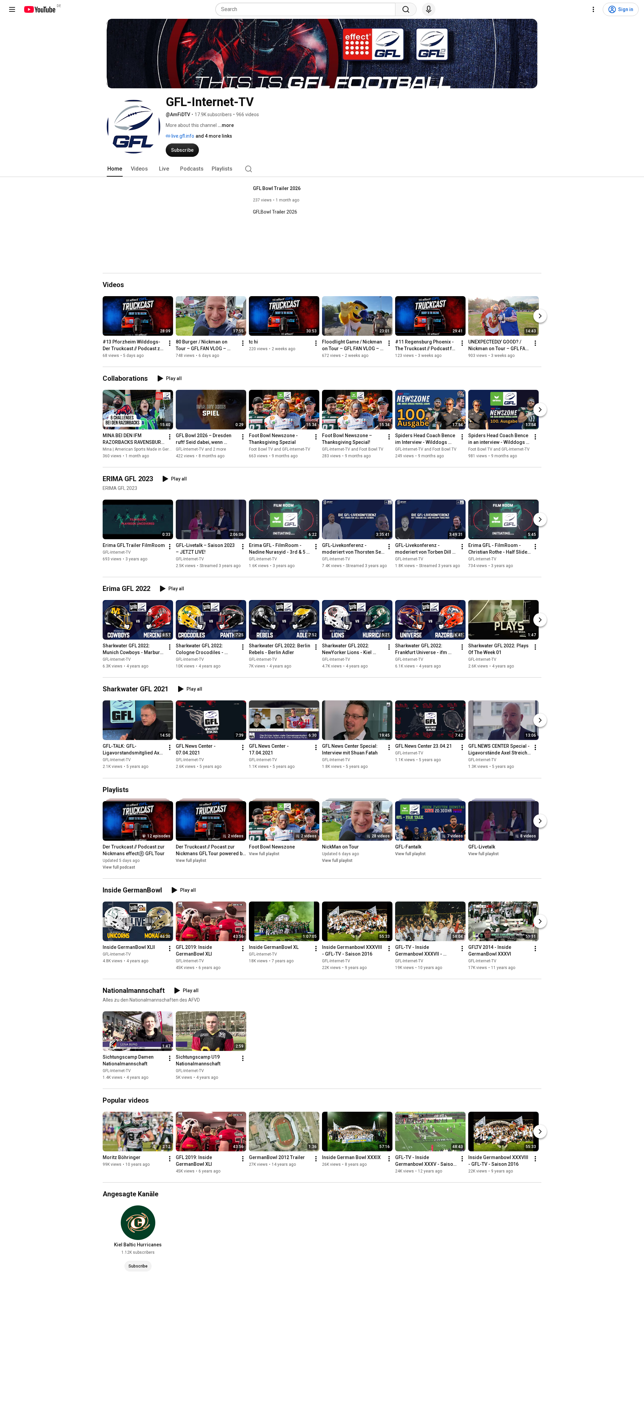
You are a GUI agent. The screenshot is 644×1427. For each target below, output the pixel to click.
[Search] (406, 9)
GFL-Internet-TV (117, 552)
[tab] (115, 169)
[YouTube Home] (39, 9)
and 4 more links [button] (214, 136)
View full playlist (191, 860)
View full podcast (119, 867)
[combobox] (307, 9)
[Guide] (12, 9)
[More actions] (169, 343)
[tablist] (322, 169)
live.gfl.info (182, 136)
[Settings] (593, 9)
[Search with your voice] (428, 9)
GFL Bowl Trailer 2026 (277, 188)
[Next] (540, 316)
